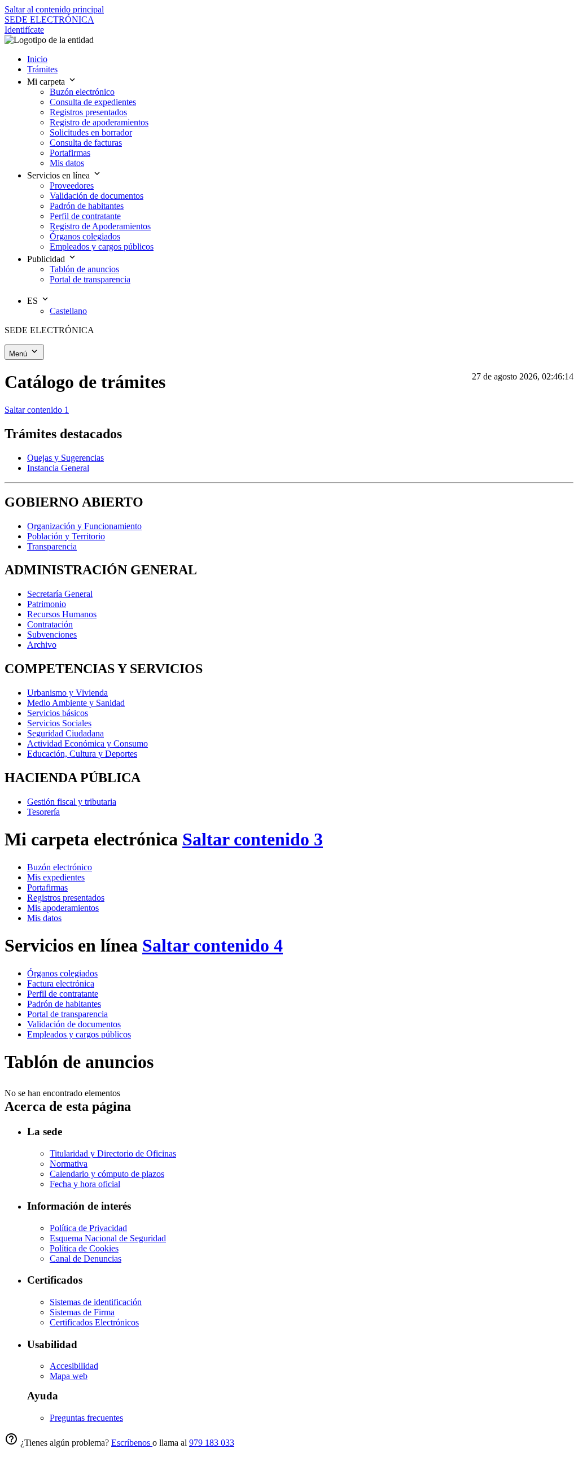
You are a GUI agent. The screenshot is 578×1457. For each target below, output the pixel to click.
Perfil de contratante (62, 993)
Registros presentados (65, 897)
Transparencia (52, 546)
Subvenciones (52, 634)
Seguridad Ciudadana (65, 733)
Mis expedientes (56, 877)
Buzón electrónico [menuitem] (82, 92)
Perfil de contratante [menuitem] (85, 216)
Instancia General (58, 468)
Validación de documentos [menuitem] (96, 195)
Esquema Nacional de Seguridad (108, 1238)
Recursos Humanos (62, 614)
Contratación (50, 624)
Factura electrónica (60, 983)
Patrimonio (46, 604)
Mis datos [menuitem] (67, 163)
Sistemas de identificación (96, 1302)
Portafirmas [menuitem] (70, 153)
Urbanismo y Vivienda (67, 692)
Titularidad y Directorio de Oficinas (113, 1153)
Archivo (41, 644)
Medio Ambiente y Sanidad (76, 703)
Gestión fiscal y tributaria (71, 801)
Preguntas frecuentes (86, 1418)
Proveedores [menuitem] (72, 185)
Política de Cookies (84, 1248)
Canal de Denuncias (85, 1258)
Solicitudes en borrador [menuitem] (91, 132)
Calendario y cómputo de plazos (107, 1174)
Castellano (68, 311)
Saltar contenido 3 (252, 839)
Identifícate (24, 29)
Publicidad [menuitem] (47, 259)
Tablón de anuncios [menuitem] (84, 269)
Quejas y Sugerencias (65, 458)
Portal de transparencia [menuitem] (90, 279)
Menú (19, 354)
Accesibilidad (74, 1366)
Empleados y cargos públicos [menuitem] (102, 246)
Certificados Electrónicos (94, 1322)
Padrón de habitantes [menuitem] (87, 206)
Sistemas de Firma (82, 1312)
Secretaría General (60, 594)
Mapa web (68, 1376)
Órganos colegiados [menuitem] (85, 236)
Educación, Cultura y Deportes (82, 753)
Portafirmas (47, 887)
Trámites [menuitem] (42, 69)
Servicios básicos (57, 713)
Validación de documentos (74, 1024)
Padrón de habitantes (64, 1004)
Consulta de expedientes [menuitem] (93, 102)
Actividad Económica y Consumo (87, 743)
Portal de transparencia (67, 1014)
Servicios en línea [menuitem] (59, 175)
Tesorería (43, 812)
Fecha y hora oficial (85, 1184)
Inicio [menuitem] (37, 59)
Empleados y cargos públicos (79, 1034)
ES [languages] (33, 301)
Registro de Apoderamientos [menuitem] (100, 226)
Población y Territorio (66, 536)
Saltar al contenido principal (54, 9)
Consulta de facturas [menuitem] (86, 142)
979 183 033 (211, 1442)
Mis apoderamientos (63, 908)
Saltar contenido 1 (37, 410)
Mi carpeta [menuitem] (47, 81)
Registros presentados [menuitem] (88, 112)
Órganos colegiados (62, 973)
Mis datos (44, 918)
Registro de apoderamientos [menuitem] (99, 122)
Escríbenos (131, 1442)
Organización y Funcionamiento (84, 526)
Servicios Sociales (59, 723)
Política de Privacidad (88, 1228)
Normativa (68, 1163)
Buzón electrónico (59, 867)
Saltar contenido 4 (212, 945)
